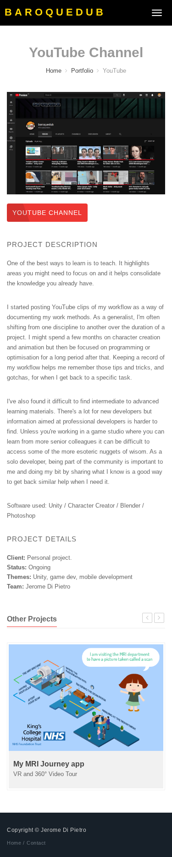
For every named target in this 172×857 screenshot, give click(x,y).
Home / (15, 843)
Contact (36, 843)
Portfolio (82, 70)
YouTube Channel (47, 212)
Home (53, 70)
